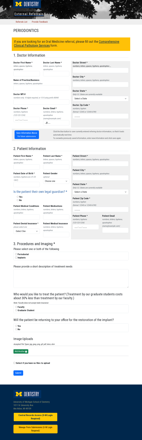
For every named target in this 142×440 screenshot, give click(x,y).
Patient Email (108, 216)
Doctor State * (80, 91)
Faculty (21, 307)
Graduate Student (26, 310)
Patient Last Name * (52, 156)
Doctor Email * (50, 108)
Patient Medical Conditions (26, 206)
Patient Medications (52, 206)
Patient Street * (80, 156)
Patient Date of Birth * (24, 173)
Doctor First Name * (22, 62)
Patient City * (79, 170)
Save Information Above (26, 134)
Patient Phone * (80, 216)
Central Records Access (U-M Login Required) (35, 417)
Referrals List (21, 22)
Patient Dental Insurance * (25, 223)
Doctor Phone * (20, 108)
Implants (22, 257)
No (20, 200)
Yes (20, 197)
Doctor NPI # (19, 94)
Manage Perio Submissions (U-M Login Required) (35, 429)
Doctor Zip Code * (81, 105)
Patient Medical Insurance (55, 223)
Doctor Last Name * (52, 62)
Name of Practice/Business (26, 80)
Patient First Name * (23, 156)
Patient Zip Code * (81, 198)
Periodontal (23, 254)
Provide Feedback (40, 22)
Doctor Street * (80, 62)
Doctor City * (79, 76)
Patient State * (80, 184)
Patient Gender (50, 173)
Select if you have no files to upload (33, 363)
